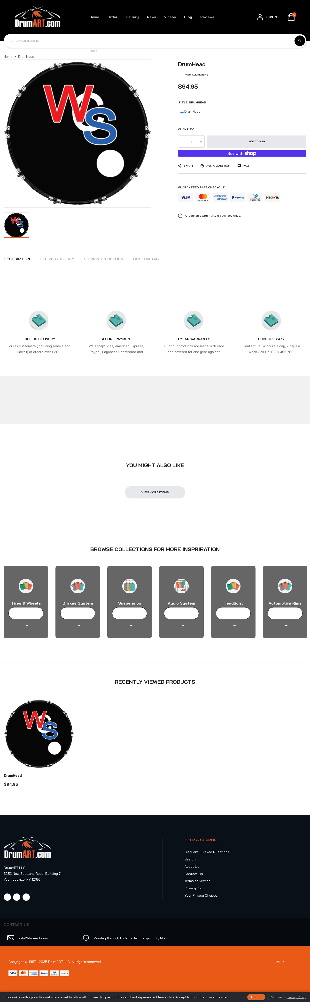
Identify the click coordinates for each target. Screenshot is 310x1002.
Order (112, 17)
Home (94, 17)
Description (17, 258)
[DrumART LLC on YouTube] (26, 897)
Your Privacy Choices (201, 895)
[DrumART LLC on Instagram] (16, 897)
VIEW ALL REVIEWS (196, 74)
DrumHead (192, 111)
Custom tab (146, 258)
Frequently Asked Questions (207, 852)
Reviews (207, 17)
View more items (155, 492)
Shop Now (25, 613)
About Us (192, 866)
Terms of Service (197, 881)
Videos (170, 17)
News (151, 17)
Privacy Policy (195, 888)
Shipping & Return (103, 258)
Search (190, 859)
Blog (188, 17)
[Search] (299, 40)
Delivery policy (57, 258)
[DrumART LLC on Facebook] (7, 897)
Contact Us (194, 874)
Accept (256, 997)
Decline (276, 997)
